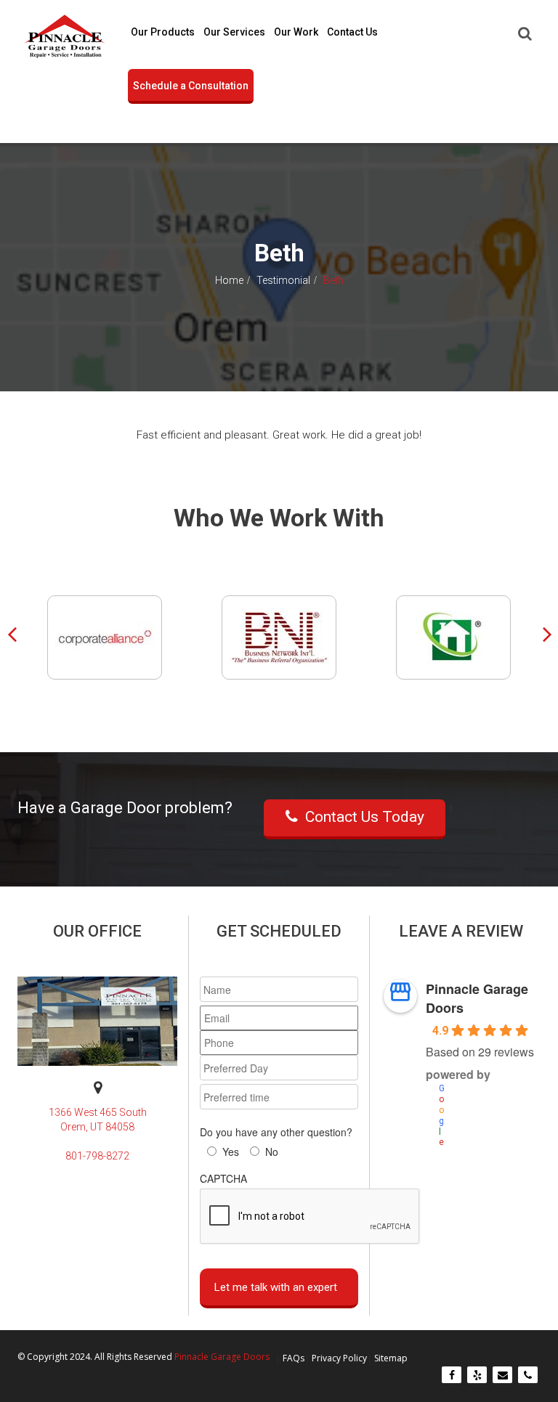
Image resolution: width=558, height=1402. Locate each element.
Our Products (163, 32)
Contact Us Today (364, 817)
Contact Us (352, 32)
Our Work (296, 32)
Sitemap (391, 1358)
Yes (230, 1151)
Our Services (234, 32)
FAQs (293, 1358)
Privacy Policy (339, 1358)
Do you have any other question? (276, 1131)
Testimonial (283, 281)
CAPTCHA (223, 1178)
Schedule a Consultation (190, 85)
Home (229, 281)
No (271, 1151)
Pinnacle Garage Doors (477, 998)
